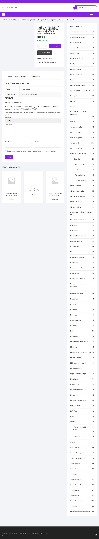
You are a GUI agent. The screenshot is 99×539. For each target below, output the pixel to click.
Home (4, 20)
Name (7, 141)
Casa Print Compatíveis (78, 154)
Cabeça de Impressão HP (78, 96)
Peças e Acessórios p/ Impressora (80, 428)
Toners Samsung (80, 180)
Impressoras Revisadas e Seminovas (78, 285)
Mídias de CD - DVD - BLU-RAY (81, 352)
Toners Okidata (75, 490)
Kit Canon (73, 315)
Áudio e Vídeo (75, 53)
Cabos (72, 106)
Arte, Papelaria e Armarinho (79, 48)
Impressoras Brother (77, 268)
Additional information (17, 77)
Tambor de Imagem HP (78, 458)
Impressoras (74, 262)
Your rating (9, 117)
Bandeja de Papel (76, 64)
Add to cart (55, 46)
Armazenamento (75, 42)
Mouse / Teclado (76, 358)
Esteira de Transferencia (78, 220)
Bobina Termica (75, 69)
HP (71, 252)
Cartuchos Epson (76, 138)
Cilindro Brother (75, 186)
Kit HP (72, 331)
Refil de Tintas (75, 406)
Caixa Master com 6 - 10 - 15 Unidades (79, 113)
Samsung (73, 442)
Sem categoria (75, 447)
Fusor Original (74, 246)
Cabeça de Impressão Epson (80, 90)
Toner (76, 170)
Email (37, 141)
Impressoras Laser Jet (77, 278)
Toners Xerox (74, 506)
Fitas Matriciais (75, 230)
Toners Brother (80, 175)
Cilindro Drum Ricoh (76, 202)
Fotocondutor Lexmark (77, 236)
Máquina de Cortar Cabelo (79, 342)
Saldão (72, 422)
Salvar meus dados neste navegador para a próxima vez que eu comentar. (31, 151)
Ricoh (72, 416)
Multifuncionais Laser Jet (78, 363)
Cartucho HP (74, 122)
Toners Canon (75, 469)
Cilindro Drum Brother (77, 191)
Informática (74, 299)
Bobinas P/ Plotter (76, 74)
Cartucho (77, 159)
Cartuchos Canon (76, 132)
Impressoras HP (75, 273)
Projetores (73, 395)
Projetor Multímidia (76, 390)
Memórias (73, 347)
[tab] (17, 76)
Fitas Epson (74, 225)
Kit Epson (73, 326)
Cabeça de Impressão (77, 85)
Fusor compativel (76, 241)
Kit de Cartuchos (75, 320)
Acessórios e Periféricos (78, 32)
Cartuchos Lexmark (76, 148)
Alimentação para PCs (77, 37)
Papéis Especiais (76, 368)
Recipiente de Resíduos (78, 400)
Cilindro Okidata (75, 207)
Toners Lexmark (75, 485)
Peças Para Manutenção (78, 374)
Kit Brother (73, 310)
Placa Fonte (79, 437)
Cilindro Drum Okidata (77, 196)
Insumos (73, 304)
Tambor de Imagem (13, 20)
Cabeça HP (74, 101)
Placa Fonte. (74, 379)
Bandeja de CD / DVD (77, 58)
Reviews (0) (36, 77)
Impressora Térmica (77, 257)
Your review (9, 124)
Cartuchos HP (75, 143)
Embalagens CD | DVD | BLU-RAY (81, 212)
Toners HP (73, 474)
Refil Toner (74, 411)
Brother (72, 80)
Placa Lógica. (74, 384)
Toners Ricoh (74, 495)
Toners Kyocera (75, 479)
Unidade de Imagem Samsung (80, 512)
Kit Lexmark (74, 336)
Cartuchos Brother (76, 127)
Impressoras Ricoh (76, 294)
